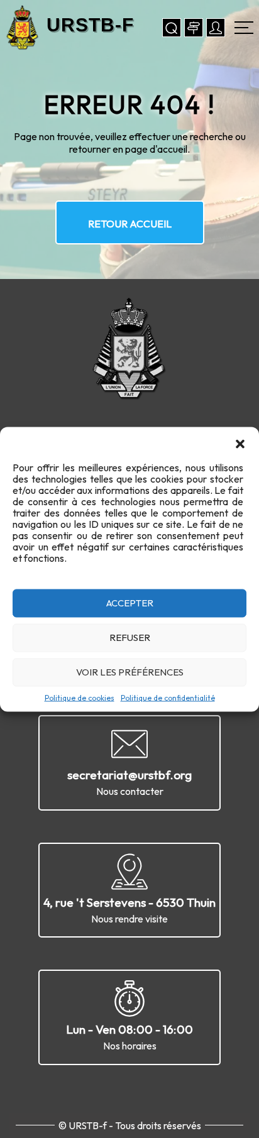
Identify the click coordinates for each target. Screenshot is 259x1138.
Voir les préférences (130, 672)
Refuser (129, 637)
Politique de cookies (79, 697)
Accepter (129, 603)
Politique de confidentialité (168, 697)
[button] (240, 442)
